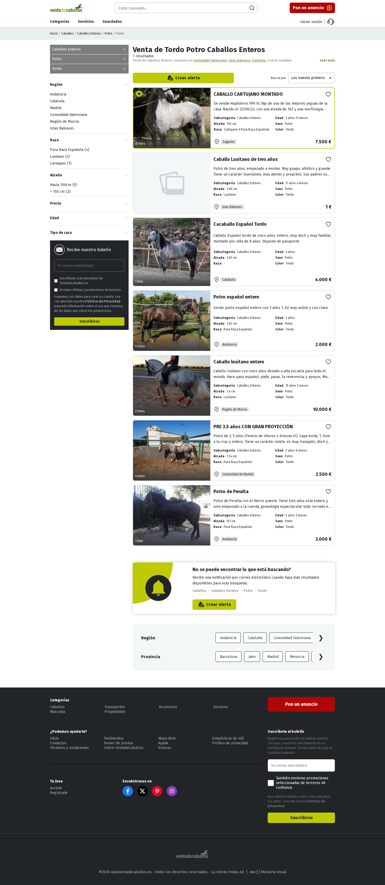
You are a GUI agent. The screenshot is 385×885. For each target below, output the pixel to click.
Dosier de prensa (118, 743)
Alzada (56, 175)
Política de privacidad (230, 743)
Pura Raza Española (69, 150)
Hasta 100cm (63, 185)
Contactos (58, 743)
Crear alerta (187, 77)
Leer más (327, 60)
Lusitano (59, 156)
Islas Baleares (239, 60)
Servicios (86, 21)
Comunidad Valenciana (210, 60)
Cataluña (259, 60)
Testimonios (114, 738)
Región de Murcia (64, 121)
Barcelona (228, 657)
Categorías (59, 21)
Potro (108, 33)
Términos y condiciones (69, 748)
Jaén (252, 657)
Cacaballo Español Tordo (240, 224)
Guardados (112, 21)
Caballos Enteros (89, 33)
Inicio (54, 33)
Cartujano (60, 163)
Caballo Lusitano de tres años (245, 159)
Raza (54, 140)
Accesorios (168, 707)
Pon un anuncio (308, 7)
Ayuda (163, 743)
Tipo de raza (61, 232)
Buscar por (278, 78)
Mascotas (57, 711)
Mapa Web (167, 738)
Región (56, 84)
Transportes (114, 707)
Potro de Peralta (231, 491)
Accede (56, 788)
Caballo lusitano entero (238, 362)
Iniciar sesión (311, 22)
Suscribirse (89, 321)
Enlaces (164, 748)
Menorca (297, 657)
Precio (55, 203)
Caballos (67, 33)
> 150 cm (59, 191)
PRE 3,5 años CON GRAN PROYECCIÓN (253, 427)
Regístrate (59, 793)
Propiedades (115, 711)
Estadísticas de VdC (228, 738)
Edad (54, 218)
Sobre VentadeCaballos (124, 748)
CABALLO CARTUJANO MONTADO (248, 94)
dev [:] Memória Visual (268, 872)
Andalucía (228, 638)
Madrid (272, 657)
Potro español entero (236, 297)
